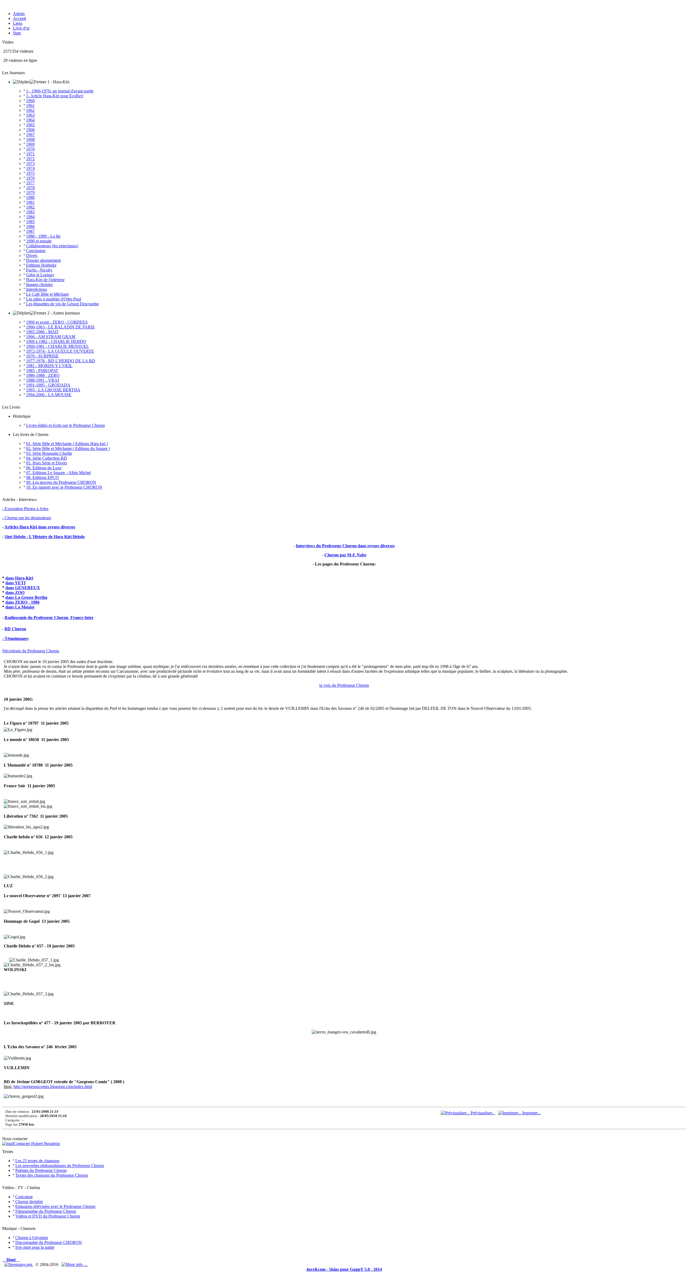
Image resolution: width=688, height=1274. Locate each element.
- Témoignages (15, 638)
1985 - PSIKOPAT (42, 370)
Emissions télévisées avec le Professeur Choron (55, 1206)
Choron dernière (29, 1201)
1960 (30, 100)
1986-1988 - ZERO (43, 375)
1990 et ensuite (39, 241)
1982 (30, 207)
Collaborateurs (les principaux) (52, 246)
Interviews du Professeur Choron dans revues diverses (345, 545)
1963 (30, 115)
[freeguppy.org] (18, 1264)
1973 (30, 163)
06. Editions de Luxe (44, 468)
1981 (30, 202)
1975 (30, 173)
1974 (30, 168)
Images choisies (39, 284)
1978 (30, 187)
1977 (30, 183)
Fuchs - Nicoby (39, 270)
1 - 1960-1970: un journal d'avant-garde (60, 91)
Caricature (24, 1196)
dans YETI (15, 583)
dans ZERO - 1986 (22, 602)
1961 (30, 105)
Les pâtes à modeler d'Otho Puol (53, 299)
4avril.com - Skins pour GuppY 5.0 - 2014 (344, 1269)
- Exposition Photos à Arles (25, 508)
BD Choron (15, 629)
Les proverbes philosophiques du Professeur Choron (59, 1165)
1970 (30, 149)
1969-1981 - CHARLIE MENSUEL (57, 346)
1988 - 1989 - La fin (43, 236)
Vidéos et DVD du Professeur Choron (47, 1216)
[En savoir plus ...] (75, 1264)
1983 (30, 212)
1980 (30, 197)
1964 (30, 120)
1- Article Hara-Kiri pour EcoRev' (55, 96)
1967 (30, 134)
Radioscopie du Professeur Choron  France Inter (49, 617)
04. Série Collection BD (46, 458)
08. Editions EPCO (42, 477)
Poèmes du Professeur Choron (41, 1170)
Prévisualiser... (482, 1113)
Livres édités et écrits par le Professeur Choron (65, 425)
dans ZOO (14, 592)
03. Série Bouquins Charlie (49, 453)
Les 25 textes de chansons (37, 1160)
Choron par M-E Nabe (345, 555)
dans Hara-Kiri (19, 578)
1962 (30, 110)
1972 (30, 158)
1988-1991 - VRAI (42, 380)
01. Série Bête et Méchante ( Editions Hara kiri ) (67, 443)
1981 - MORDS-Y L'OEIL (49, 365)
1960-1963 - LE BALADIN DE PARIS (60, 327)
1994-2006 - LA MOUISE (48, 394)
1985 (30, 221)
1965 (30, 125)
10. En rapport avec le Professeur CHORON (64, 487)
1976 (30, 178)
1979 (30, 192)
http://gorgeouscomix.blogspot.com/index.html (52, 1086)
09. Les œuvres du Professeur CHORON (61, 482)
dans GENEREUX (22, 587)
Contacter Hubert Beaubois (37, 1143)
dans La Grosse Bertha (26, 597)
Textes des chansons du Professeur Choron (51, 1175)
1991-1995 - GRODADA (48, 385)
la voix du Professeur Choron (344, 685)
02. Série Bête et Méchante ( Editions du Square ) (68, 448)
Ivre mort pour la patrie (34, 1247)
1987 (30, 231)
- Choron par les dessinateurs (26, 518)
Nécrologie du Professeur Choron (30, 651)
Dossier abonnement (43, 260)
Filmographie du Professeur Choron (45, 1211)
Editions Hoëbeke (41, 265)
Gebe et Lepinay (40, 275)
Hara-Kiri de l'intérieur (45, 279)
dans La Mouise (19, 607)
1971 (30, 154)
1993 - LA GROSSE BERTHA (53, 390)
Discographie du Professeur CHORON (48, 1242)
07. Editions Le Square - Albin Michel (58, 472)
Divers (31, 255)
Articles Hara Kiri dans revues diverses (39, 527)
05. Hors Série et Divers (46, 463)
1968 (30, 139)
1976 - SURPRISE (42, 356)
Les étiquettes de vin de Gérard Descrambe (62, 304)
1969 (30, 144)
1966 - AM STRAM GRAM (50, 336)
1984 (30, 216)
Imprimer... (531, 1113)
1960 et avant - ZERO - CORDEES (57, 322)
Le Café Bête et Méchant (47, 294)
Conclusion (35, 250)
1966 (30, 129)
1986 (30, 226)
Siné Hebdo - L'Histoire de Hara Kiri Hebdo (45, 536)
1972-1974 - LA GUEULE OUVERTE (60, 351)
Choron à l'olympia (31, 1237)
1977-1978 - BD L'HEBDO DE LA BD (60, 361)
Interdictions (36, 289)
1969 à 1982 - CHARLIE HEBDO (56, 341)
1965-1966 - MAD (42, 332)
